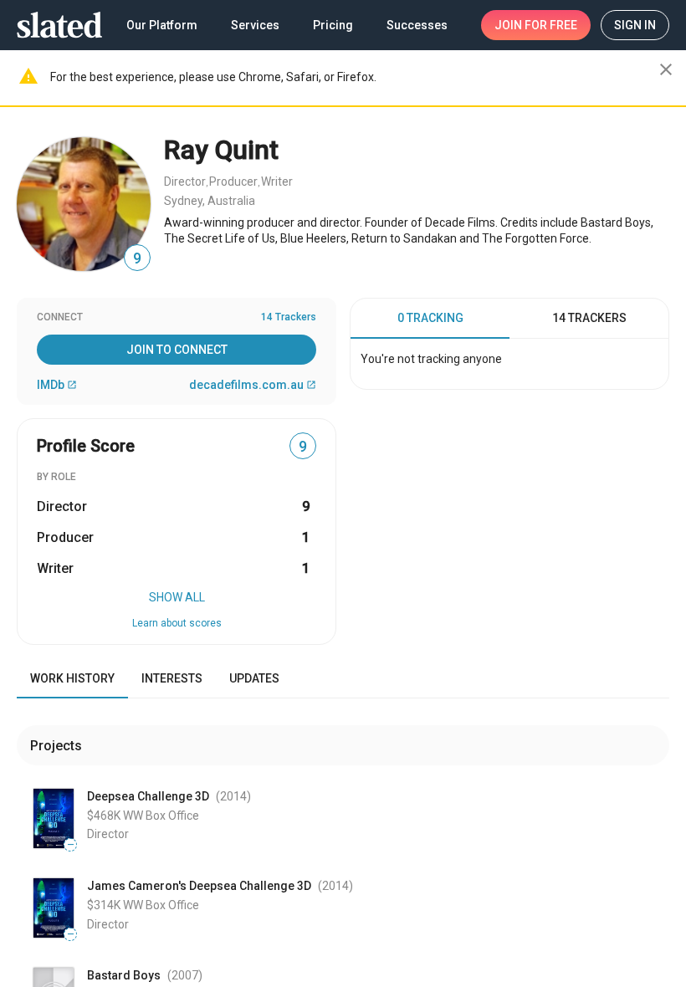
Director (185, 181)
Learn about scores (177, 623)
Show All (177, 597)
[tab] (430, 319)
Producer (233, 181)
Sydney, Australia (209, 200)
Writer (277, 181)
